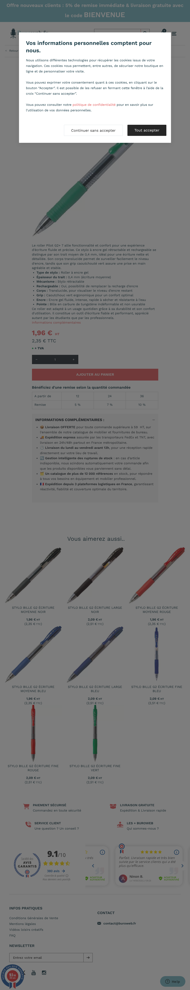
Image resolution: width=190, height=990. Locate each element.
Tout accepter (146, 130)
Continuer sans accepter (93, 130)
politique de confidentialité (94, 105)
